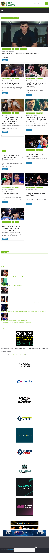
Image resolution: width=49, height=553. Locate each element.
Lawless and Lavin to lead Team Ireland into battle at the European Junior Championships (12, 158)
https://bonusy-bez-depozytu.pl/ (11, 350)
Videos (20, 9)
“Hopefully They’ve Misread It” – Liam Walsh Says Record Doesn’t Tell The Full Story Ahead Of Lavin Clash (12, 120)
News (13, 49)
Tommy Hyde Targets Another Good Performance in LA (12, 276)
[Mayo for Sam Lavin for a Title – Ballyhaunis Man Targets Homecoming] (36, 70)
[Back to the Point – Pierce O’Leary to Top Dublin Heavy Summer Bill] (36, 179)
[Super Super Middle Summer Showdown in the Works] (12, 179)
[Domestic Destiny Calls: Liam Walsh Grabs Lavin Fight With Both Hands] (36, 105)
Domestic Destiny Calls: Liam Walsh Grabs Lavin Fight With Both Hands (36, 119)
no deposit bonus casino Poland (18, 354)
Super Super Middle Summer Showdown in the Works (12, 193)
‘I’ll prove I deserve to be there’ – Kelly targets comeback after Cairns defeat (16, 294)
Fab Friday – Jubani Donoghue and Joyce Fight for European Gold (14, 320)
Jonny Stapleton (11, 152)
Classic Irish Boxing (28, 9)
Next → (46, 245)
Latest (10, 49)
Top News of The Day (23, 49)
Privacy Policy (3, 328)
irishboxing (12, 51)
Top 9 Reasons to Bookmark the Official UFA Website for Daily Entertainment (16, 322)
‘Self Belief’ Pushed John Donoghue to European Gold (11, 285)
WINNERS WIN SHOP (39, 9)
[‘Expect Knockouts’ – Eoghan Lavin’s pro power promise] (24, 34)
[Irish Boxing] (2, 10)
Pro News (17, 49)
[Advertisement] (24, 550)
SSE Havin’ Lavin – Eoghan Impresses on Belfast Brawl (11, 84)
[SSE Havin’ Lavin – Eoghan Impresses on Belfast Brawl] (12, 70)
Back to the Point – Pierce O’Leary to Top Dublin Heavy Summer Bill (35, 193)
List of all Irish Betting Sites (11, 11)
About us (3, 326)
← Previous (3, 245)
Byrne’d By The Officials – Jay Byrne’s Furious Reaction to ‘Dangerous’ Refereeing (11, 228)
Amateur (15, 9)
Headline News (8, 9)
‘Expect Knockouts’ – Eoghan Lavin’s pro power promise (20, 53)
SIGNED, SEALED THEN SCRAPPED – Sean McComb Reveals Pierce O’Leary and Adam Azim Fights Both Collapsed (23, 311)
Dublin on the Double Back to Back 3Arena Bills (36, 155)
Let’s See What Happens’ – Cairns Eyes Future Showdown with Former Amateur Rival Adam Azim (20, 302)
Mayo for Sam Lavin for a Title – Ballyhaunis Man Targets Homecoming (36, 85)
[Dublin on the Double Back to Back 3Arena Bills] (36, 141)
